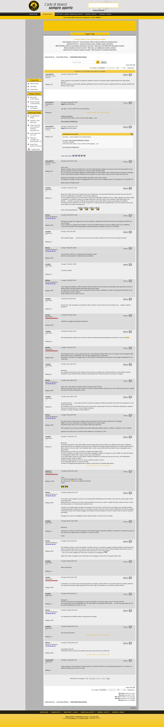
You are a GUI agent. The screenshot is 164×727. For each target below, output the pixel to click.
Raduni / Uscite (90, 14)
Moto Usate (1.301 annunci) (34, 98)
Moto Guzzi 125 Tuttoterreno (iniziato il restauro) (102, 48)
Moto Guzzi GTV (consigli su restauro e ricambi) (76, 50)
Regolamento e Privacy (82, 716)
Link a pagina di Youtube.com (69, 121)
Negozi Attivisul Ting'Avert (34, 107)
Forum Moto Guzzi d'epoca (78, 57)
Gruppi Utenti (34, 89)
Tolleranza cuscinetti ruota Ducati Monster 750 (35, 139)
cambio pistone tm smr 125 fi (35, 134)
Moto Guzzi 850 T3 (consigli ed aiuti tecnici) (103, 50)
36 (124, 68)
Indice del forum (49, 57)
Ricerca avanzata (98, 10)
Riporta (126, 74)
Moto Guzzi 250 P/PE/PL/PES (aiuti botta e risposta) (109, 46)
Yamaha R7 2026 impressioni (35, 121)
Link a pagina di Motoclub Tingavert (79, 140)
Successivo (131, 68)
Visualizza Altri (36, 149)
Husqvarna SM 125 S (73, 44)
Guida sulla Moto (76, 14)
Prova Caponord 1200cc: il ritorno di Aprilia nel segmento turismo (98, 42)
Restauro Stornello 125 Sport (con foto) (75, 48)
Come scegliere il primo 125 (70, 42)
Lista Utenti (33, 86)
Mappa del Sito (70, 716)
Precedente (101, 68)
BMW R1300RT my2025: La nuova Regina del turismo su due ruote (75, 46)
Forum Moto (47, 14)
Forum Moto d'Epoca (62, 57)
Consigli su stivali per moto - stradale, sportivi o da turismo (96, 44)
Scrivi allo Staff (94, 716)
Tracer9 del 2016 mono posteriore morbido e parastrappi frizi (35, 127)
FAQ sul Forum (34, 83)
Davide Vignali (84, 718)
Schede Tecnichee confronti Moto (35, 102)
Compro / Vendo (105, 14)
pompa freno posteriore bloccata (35, 145)
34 (117, 68)
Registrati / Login (62, 14)
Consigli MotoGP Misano (34, 117)
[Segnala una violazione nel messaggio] (130, 75)
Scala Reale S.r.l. (73, 718)
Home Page (33, 14)
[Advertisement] (89, 25)
